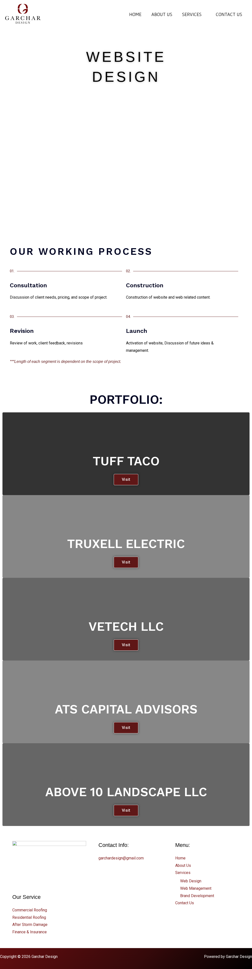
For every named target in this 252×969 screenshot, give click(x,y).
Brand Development (197, 895)
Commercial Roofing (29, 910)
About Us (161, 14)
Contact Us (229, 14)
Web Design (190, 881)
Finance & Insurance (29, 932)
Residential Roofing (29, 917)
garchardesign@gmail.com (121, 858)
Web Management (195, 888)
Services (192, 14)
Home (135, 14)
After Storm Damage (29, 924)
